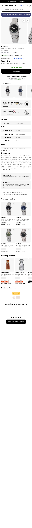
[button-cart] (30, 6)
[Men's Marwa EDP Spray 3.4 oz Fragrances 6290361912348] (26, 260)
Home (4, 192)
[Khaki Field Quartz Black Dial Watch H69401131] (29, 230)
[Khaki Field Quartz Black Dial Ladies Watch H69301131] (14, 203)
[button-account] (24, 6)
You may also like (6, 83)
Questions (13, 288)
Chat (11, 185)
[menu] (2, 6)
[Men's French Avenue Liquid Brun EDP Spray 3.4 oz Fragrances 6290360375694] (12, 260)
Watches (9, 192)
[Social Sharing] (23, 20)
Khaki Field (19, 192)
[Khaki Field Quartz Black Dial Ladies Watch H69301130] (27, 20)
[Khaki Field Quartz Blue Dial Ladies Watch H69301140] (29, 203)
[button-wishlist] (27, 6)
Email (7, 185)
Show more (4, 169)
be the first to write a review (16, 321)
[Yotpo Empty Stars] (5, 52)
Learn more (5, 106)
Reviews (4, 288)
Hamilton (14, 192)
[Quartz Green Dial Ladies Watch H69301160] (14, 230)
